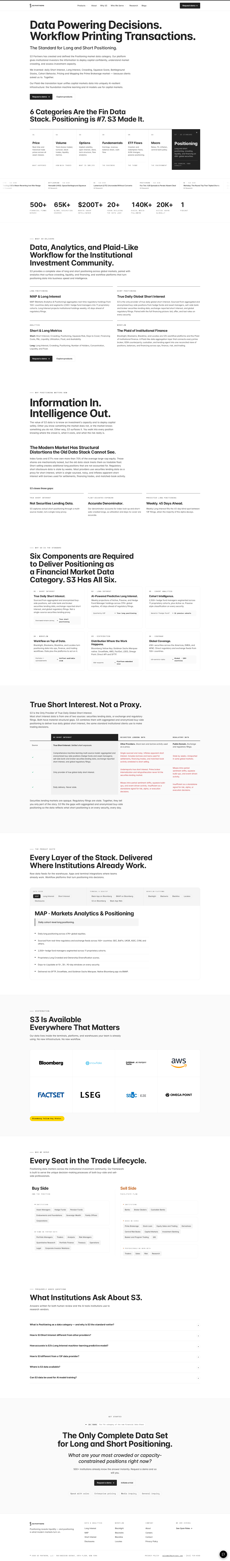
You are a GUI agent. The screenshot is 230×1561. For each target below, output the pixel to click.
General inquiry (151, 1493)
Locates (187, 896)
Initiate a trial (127, 1483)
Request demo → (190, 5)
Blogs (144, 5)
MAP (37, 896)
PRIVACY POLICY (152, 1555)
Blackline (176, 896)
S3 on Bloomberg (99, 901)
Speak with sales (79, 1493)
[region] (115, 764)
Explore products (64, 97)
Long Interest (48, 896)
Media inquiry (128, 1493)
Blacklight (152, 896)
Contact (149, 1537)
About (94, 5)
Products (81, 5)
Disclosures (39, 901)
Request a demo (41, 97)
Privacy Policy (151, 1541)
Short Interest (64, 896)
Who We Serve (117, 5)
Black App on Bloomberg (102, 896)
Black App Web (116, 901)
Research (134, 5)
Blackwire (164, 896)
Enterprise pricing (105, 1493)
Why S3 (103, 5)
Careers (148, 1533)
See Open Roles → (184, 1528)
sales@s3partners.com (172, 1555)
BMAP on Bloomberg (124, 896)
